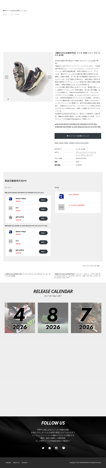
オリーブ (90, 155)
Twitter (68, 119)
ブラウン (83, 155)
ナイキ (78, 149)
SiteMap (8, 462)
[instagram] (56, 448)
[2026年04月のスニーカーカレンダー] (20, 318)
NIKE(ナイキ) (60, 66)
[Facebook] (50, 448)
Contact (24, 462)
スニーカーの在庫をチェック (79, 136)
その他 (83, 149)
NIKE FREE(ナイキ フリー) (71, 84)
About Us (16, 462)
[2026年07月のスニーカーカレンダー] (86, 318)
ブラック (79, 152)
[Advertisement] (53, 34)
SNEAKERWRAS (84, 462)
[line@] (63, 448)
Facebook (75, 119)
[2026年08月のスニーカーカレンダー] (53, 318)
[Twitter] (43, 448)
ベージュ (91, 152)
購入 (43, 200)
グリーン (85, 152)
